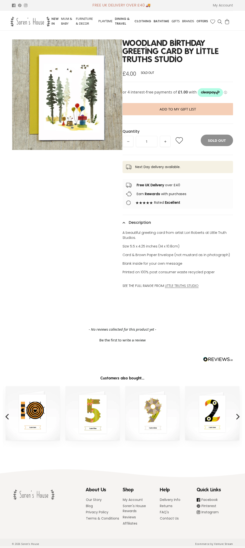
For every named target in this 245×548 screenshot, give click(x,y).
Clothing (142, 21)
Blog (89, 506)
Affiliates (130, 523)
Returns (166, 506)
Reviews (129, 517)
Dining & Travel (122, 21)
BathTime (161, 21)
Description (140, 222)
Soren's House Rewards (134, 508)
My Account (133, 499)
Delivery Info (170, 499)
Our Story (94, 499)
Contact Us (169, 518)
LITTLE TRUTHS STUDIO (182, 285)
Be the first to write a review (122, 340)
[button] (219, 21)
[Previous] (7, 416)
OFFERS (202, 21)
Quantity (130, 131)
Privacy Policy (97, 512)
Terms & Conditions (102, 518)
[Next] (237, 416)
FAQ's (164, 512)
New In (55, 21)
